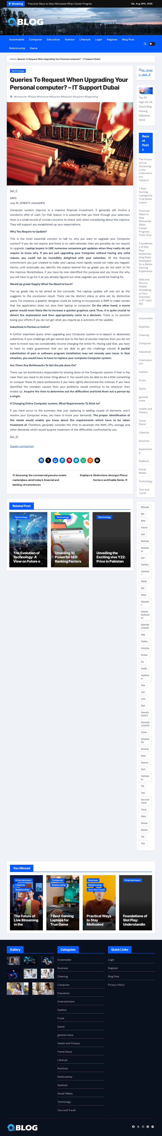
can (143, 557)
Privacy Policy (116, 984)
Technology (18, 70)
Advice (144, 527)
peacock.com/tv (145, 714)
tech (143, 769)
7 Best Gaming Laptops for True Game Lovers (146, 195)
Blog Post (128, 39)
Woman (144, 823)
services (145, 749)
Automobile (16, 39)
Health (144, 668)
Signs (143, 755)
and (143, 534)
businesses (145, 549)
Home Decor (142, 422)
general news (143, 398)
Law (143, 692)
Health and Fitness (145, 410)
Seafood (144, 461)
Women (144, 829)
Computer (35, 39)
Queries (55, 96)
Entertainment (145, 361)
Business (144, 326)
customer (145, 573)
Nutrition (144, 441)
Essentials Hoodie (145, 626)
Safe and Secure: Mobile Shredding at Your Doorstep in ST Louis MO (145, 291)
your (143, 843)
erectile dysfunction (145, 614)
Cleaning (144, 335)
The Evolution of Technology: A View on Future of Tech (27, 559)
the (142, 786)
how (143, 685)
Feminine (145, 648)
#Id (142, 514)
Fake (143, 634)
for (142, 661)
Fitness (144, 655)
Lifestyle (84, 39)
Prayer (144, 732)
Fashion (70, 39)
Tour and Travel (144, 491)
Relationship (17, 48)
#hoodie (145, 507)
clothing (145, 564)
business (145, 541)
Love (143, 698)
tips (143, 792)
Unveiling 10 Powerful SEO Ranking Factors (68, 557)
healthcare (145, 677)
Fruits (142, 380)
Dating (144, 581)
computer (21, 96)
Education (53, 39)
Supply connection (22, 446)
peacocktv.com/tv (145, 724)
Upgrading (92, 96)
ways (143, 816)
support (79, 96)
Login (98, 39)
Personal (44, 96)
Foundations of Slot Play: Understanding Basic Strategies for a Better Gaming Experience (145, 257)
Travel (143, 809)
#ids (143, 520)
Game (33, 48)
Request (67, 96)
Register (112, 39)
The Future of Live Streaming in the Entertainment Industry (145, 170)
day (142, 588)
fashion (144, 641)
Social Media (142, 471)
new (143, 705)
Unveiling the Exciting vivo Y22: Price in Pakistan (111, 557)
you (142, 836)
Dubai (33, 96)
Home (13, 59)
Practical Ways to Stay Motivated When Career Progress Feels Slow (145, 223)
